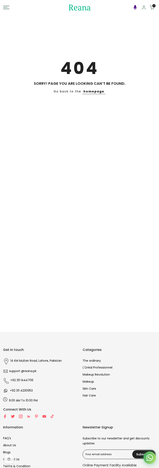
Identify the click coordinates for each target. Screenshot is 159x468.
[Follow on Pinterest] (36, 416)
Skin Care (89, 389)
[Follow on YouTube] (44, 416)
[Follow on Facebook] (5, 416)
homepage (93, 91)
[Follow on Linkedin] (28, 416)
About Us (9, 445)
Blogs (7, 452)
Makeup (88, 381)
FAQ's (7, 438)
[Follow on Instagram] (21, 416)
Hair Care (89, 395)
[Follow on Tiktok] (52, 416)
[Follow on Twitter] (13, 416)
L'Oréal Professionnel (97, 367)
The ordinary (92, 361)
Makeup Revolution (96, 374)
